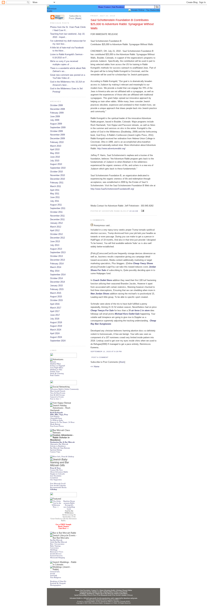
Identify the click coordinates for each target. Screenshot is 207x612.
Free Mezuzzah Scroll (104, 595)
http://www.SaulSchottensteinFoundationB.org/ (112, 189)
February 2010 (57, 142)
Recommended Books (58, 487)
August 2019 (56, 326)
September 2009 (57, 127)
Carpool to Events (57, 397)
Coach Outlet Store (102, 280)
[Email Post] (142, 211)
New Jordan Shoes (100, 293)
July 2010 (54, 160)
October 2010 (56, 171)
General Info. (55, 572)
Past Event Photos (57, 426)
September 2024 (57, 340)
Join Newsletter (55, 476)
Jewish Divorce (55, 554)
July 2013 (54, 245)
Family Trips (55, 371)
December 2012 (57, 237)
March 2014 (55, 267)
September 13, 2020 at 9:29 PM (106, 351)
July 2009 (54, 120)
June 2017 (55, 315)
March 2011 (55, 186)
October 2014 (56, 278)
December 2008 (57, 109)
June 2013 (55, 241)
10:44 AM (133, 211)
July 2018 (54, 318)
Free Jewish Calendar (58, 485)
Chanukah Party (56, 418)
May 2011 (54, 193)
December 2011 (57, 219)
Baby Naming (55, 546)
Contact (107, 7)
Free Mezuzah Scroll (57, 483)
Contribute (54, 478)
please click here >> (115, 600)
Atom (122, 362)
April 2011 (54, 190)
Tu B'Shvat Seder (56, 420)
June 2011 (55, 197)
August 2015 (56, 296)
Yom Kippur (55, 416)
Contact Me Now (56, 470)
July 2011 (54, 201)
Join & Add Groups (57, 395)
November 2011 (57, 216)
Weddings (53, 550)
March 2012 (55, 226)
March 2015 (55, 293)
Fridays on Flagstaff (57, 366)
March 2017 (55, 307)
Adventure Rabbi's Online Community (64, 389)
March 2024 (55, 329)
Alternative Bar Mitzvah (59, 444)
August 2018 (56, 322)
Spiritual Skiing (56, 450)
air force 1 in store (140, 310)
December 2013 (57, 260)
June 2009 (55, 116)
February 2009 (57, 113)
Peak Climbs (54, 375)
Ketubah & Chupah (93, 593)
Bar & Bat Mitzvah (107, 593)
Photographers (55, 585)
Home (100, 7)
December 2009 (57, 138)
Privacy (130, 595)
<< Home (95, 366)
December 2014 (57, 282)
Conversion (54, 548)
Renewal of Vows (56, 552)
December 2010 (57, 179)
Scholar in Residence (58, 446)
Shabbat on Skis (56, 369)
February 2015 (57, 289)
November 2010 (57, 175)
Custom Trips (55, 452)
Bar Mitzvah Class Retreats (60, 448)
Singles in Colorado (57, 474)
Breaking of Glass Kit (58, 581)
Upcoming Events (85, 592)
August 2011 (56, 205)
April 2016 (55, 304)
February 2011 (56, 182)
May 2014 (54, 271)
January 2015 (56, 285)
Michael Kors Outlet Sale (127, 314)
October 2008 (56, 105)
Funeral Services (56, 556)
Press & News (92, 595)
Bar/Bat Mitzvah (56, 540)
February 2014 (57, 263)
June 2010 (55, 157)
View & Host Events (57, 393)
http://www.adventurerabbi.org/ (111, 148)
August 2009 (56, 124)
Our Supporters (56, 480)
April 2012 (55, 230)
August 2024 (56, 337)
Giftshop (119, 590)
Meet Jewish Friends (57, 391)
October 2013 (56, 256)
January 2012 (56, 223)
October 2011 (56, 212)
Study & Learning (57, 373)
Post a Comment (100, 357)
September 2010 (57, 168)
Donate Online (127, 590)
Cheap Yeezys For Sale (102, 310)
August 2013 (56, 249)
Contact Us (94, 590)
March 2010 (55, 146)
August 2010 (56, 164)
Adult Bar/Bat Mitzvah (58, 542)
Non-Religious (55, 577)
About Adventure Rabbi (59, 472)
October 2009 (56, 131)
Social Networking (80, 595)
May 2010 (54, 153)
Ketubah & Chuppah (58, 583)
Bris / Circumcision (57, 544)
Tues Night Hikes (56, 368)
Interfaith (53, 575)
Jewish (52, 573)
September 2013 (57, 252)
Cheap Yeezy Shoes (143, 263)
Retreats (53, 362)
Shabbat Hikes (55, 364)
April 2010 (55, 149)
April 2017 (55, 311)
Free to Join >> (55, 399)
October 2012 (56, 234)
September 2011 (57, 208)
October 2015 (56, 300)
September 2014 (57, 274)
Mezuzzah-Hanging (57, 557)
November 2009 (57, 135)
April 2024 (55, 333)
